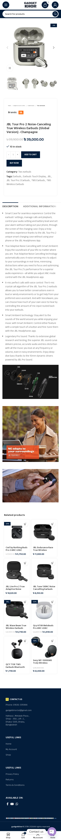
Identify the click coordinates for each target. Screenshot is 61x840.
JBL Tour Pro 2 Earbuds (18, 180)
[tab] (10, 206)
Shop (8, 755)
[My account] (55, 5)
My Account (11, 749)
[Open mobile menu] (6, 5)
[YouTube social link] (12, 803)
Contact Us (16, 699)
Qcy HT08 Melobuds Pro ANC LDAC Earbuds (43, 628)
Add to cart (30, 155)
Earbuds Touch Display (34, 176)
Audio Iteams (31, 106)
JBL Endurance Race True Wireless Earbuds (43, 550)
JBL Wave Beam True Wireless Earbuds (16, 627)
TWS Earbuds (38, 180)
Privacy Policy (12, 774)
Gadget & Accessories (19, 106)
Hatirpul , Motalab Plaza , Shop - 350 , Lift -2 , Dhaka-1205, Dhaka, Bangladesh (17, 720)
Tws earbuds (41, 106)
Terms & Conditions (15, 785)
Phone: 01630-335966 (16, 705)
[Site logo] (30, 4)
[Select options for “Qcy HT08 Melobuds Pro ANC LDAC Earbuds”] (52, 602)
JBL (49, 176)
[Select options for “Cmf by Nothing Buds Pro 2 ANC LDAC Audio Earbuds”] (25, 524)
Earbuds (17, 176)
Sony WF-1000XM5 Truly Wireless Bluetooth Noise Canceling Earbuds (42, 664)
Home (9, 106)
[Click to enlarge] (10, 68)
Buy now (14, 163)
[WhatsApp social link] (17, 803)
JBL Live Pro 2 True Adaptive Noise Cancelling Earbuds (15, 589)
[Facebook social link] (7, 803)
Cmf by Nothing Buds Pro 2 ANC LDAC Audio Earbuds (16, 550)
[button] (52, 524)
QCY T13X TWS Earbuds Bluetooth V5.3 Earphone (15, 667)
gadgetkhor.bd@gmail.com (18, 710)
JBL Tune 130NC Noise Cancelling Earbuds (44, 588)
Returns (10, 779)
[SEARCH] (55, 14)
